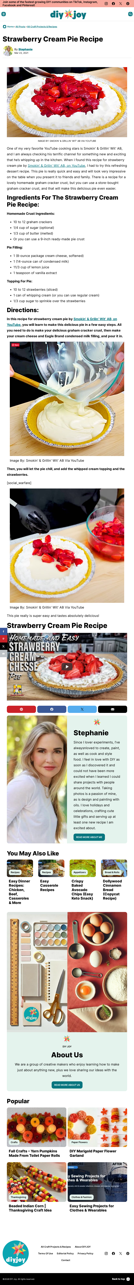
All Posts (20, 26)
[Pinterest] (127, 3)
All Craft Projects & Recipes (42, 26)
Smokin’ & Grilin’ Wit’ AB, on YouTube (56, 166)
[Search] (130, 14)
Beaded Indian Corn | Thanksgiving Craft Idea (30, 1208)
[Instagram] (106, 3)
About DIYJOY (83, 1246)
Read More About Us (67, 1084)
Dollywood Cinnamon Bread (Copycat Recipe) (112, 890)
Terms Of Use (45, 1253)
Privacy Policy (85, 1253)
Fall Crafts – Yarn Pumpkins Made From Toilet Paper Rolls (34, 1153)
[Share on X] (3, 646)
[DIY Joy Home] (68, 14)
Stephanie (25, 49)
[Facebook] (113, 3)
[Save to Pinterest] (3, 638)
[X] (120, 3)
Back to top (118, 1278)
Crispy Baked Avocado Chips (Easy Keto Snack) (82, 890)
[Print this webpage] (3, 653)
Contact (65, 1260)
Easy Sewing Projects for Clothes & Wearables (92, 1208)
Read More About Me (89, 837)
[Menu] (3, 14)
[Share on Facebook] (3, 631)
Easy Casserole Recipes (49, 885)
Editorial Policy (65, 1253)
